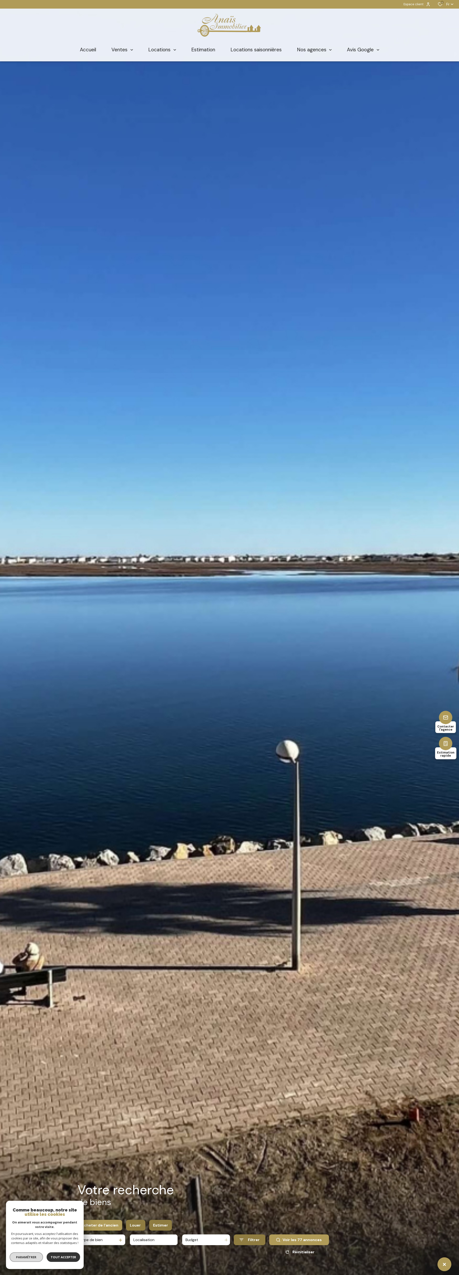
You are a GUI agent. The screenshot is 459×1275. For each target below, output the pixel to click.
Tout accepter (63, 1257)
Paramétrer (26, 1257)
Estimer (160, 1225)
